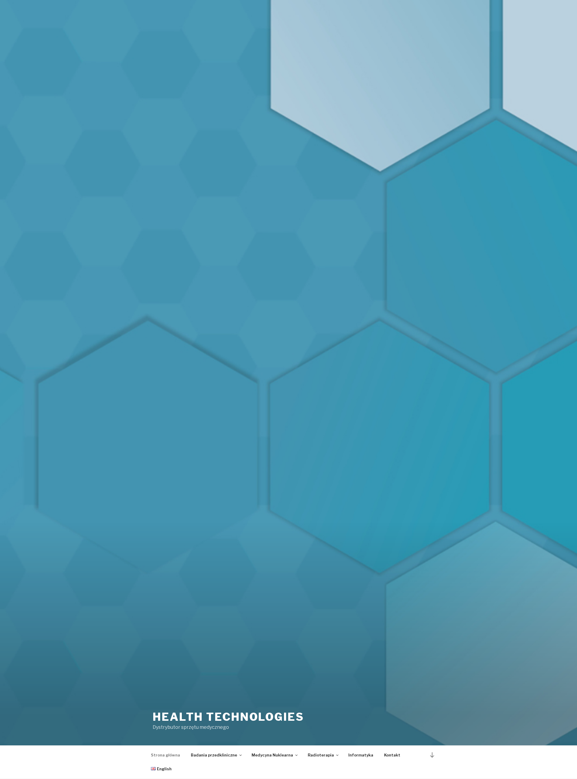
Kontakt (392, 755)
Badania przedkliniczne (214, 755)
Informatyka (360, 755)
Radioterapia (321, 755)
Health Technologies (228, 716)
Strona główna (165, 755)
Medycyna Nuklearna (272, 755)
